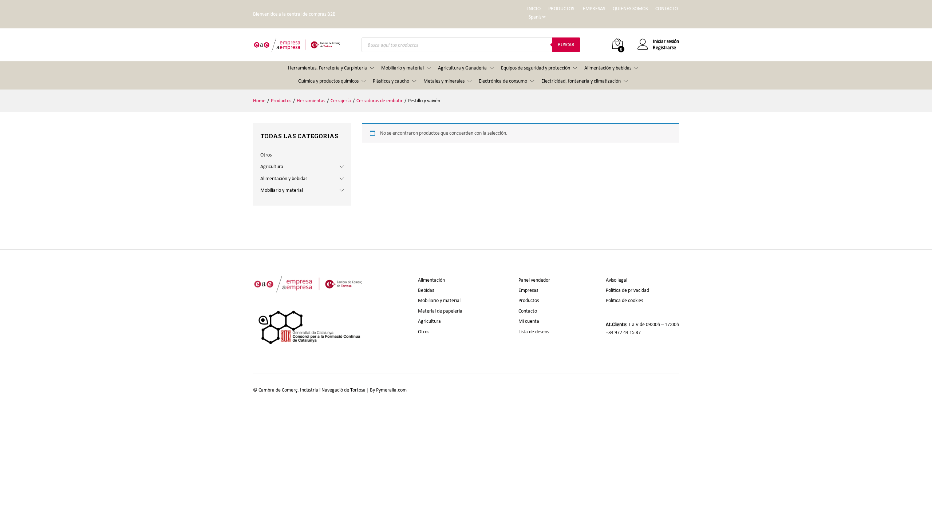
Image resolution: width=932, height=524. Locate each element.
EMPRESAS (594, 8)
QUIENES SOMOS (630, 8)
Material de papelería (440, 311)
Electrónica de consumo (503, 81)
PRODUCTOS (561, 8)
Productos (528, 300)
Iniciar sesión (666, 41)
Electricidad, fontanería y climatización (581, 81)
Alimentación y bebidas (607, 68)
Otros (266, 155)
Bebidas (426, 290)
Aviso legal (616, 280)
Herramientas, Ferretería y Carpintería (327, 68)
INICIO (534, 8)
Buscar (566, 44)
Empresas (528, 290)
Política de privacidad (627, 290)
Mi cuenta (528, 321)
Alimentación (431, 280)
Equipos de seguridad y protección (535, 68)
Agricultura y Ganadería (462, 68)
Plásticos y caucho (391, 81)
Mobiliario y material (402, 68)
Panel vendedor (534, 280)
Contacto (527, 311)
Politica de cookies (624, 300)
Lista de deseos (533, 332)
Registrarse (664, 48)
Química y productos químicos (328, 81)
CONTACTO (666, 8)
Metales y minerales (444, 81)
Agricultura (271, 166)
